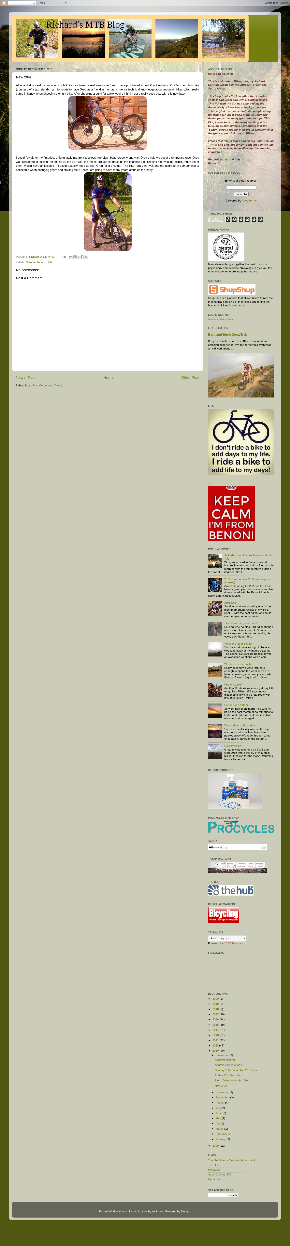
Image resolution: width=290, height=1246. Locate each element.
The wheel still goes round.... (242, 623)
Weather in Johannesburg (220, 319)
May (219, 1118)
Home (108, 377)
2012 (216, 1040)
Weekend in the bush (237, 664)
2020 (216, 998)
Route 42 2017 (233, 684)
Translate (237, 943)
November (222, 1092)
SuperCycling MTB (219, 1174)
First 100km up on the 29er (232, 1080)
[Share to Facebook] (82, 257)
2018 (216, 1009)
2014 (216, 1029)
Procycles (214, 1169)
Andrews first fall (225, 1059)
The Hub (213, 1165)
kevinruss (158, 1211)
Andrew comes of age (228, 1064)
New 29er (221, 1085)
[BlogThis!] (75, 257)
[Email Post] (63, 256)
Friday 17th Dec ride (227, 1075)
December (222, 1055)
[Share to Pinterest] (86, 257)
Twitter (213, 144)
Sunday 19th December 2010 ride (236, 1070)
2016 (216, 1019)
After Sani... (231, 602)
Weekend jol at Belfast (238, 643)
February (222, 1133)
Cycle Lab (214, 1179)
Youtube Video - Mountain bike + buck (231, 1160)
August (220, 1102)
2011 (215, 1045)
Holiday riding (232, 745)
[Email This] (71, 257)
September (223, 1097)
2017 (216, 1014)
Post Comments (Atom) (47, 385)
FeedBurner (249, 200)
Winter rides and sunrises (240, 725)
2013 (216, 1035)
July (218, 1108)
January (221, 1139)
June (219, 1113)
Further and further (236, 705)
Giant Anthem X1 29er (39, 262)
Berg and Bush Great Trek (227, 334)
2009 (216, 1145)
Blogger (185, 1211)
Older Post (190, 377)
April (219, 1123)
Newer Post (26, 377)
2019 (216, 1003)
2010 (216, 1050)
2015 (216, 1024)
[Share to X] (78, 257)
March (220, 1128)
